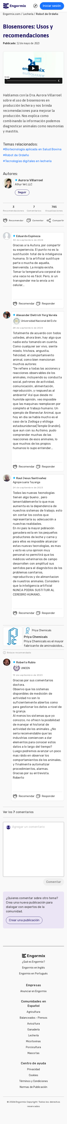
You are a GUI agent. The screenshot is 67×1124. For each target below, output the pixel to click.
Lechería (28, 14)
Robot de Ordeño (47, 14)
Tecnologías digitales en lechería (28, 161)
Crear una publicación (24, 920)
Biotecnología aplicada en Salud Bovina (33, 149)
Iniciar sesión (52, 6)
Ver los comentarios (18, 812)
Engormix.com (11, 14)
